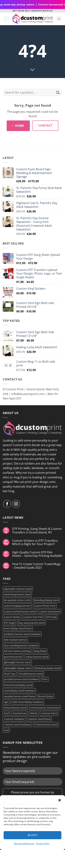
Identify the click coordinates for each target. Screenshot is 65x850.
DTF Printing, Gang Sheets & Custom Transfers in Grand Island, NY (37, 530)
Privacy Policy (42, 843)
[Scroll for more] (32, 69)
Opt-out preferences (24, 843)
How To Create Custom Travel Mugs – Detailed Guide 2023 (36, 565)
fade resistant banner (15, 639)
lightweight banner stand (17, 662)
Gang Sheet (40, 651)
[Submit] (58, 92)
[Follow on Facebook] (7, 504)
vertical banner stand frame (45, 707)
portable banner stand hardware (21, 679)
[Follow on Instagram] (16, 504)
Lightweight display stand (17, 668)
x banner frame (49, 713)
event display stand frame (18, 628)
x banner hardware (14, 719)
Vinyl (6, 713)
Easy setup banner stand (31, 622)
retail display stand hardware (19, 690)
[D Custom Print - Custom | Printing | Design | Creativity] (32, 18)
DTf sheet (51, 617)
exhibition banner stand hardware (22, 634)
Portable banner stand (31, 673)
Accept (33, 835)
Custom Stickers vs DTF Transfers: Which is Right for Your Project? (35, 542)
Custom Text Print (33, 617)
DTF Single (9, 622)
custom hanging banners (17, 605)
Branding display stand (46, 600)
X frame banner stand (46, 724)
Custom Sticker (12, 617)
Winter (34, 713)
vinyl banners (19, 713)
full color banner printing (17, 651)
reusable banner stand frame (19, 696)
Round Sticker (45, 696)
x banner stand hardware (17, 724)
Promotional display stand (18, 685)
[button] (59, 800)
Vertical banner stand (15, 707)
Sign (6, 701)
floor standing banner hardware (21, 645)
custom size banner (49, 611)
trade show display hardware (27, 701)
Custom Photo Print (44, 605)
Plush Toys (9, 673)
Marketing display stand (47, 668)
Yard (6, 730)
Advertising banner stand (17, 594)
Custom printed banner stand (20, 611)
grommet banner (13, 656)
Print (44, 679)
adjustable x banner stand (18, 588)
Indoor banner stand (37, 656)
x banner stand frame (39, 719)
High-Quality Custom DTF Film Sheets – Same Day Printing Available (37, 554)
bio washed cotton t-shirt (17, 600)
